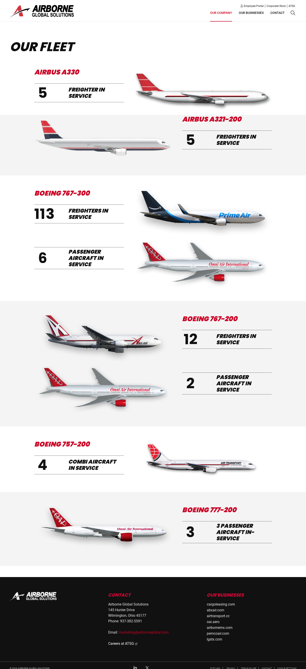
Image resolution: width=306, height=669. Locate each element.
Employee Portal (254, 6)
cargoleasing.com (221, 604)
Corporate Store (276, 6)
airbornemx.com (220, 627)
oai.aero (213, 622)
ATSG (292, 6)
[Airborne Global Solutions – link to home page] (42, 11)
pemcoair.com (218, 633)
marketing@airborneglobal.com (144, 632)
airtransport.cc (218, 616)
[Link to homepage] (33, 596)
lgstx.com (214, 639)
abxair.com (215, 610)
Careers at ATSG (121, 643)
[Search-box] (292, 13)
